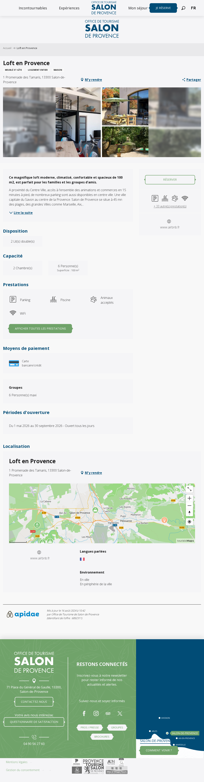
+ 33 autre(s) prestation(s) (170, 206)
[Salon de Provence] (34, 662)
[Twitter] (120, 715)
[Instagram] (96, 715)
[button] (183, 8)
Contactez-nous (34, 702)
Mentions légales (16, 762)
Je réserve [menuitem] (163, 8)
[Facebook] (84, 715)
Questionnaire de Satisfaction (34, 722)
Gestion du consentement (23, 770)
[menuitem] (33, 8)
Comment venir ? (159, 750)
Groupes (117, 727)
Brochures (101, 736)
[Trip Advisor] (108, 715)
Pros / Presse (90, 727)
